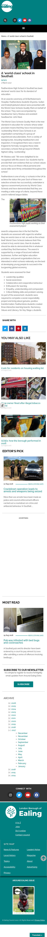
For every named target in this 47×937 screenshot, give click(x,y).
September (23, 742)
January (21, 766)
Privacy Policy (40, 920)
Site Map (9, 844)
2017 (14, 730)
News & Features (11, 849)
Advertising (32, 867)
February (22, 763)
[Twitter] (20, 20)
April (20, 757)
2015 (13, 772)
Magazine (31, 855)
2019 (13, 724)
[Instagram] (15, 20)
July (20, 748)
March (21, 760)
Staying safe (38, 484)
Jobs (17, 827)
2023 (13, 712)
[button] (5, 20)
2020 (13, 721)
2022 (13, 715)
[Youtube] (25, 20)
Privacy (7, 873)
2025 (13, 706)
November (23, 736)
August (21, 745)
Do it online (20, 831)
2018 (13, 727)
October (22, 739)
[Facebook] (29, 20)
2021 (13, 718)
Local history (10, 855)
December (22, 733)
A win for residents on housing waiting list (22, 368)
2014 (13, 775)
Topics (7, 861)
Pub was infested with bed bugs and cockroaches (21, 641)
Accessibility (9, 867)
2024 (13, 709)
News (4, 80)
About (30, 861)
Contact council (22, 835)
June (20, 751)
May (20, 754)
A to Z (18, 823)
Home (3, 36)
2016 (13, 769)
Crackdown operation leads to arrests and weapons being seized (23, 490)
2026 (13, 703)
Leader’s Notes (33, 849)
